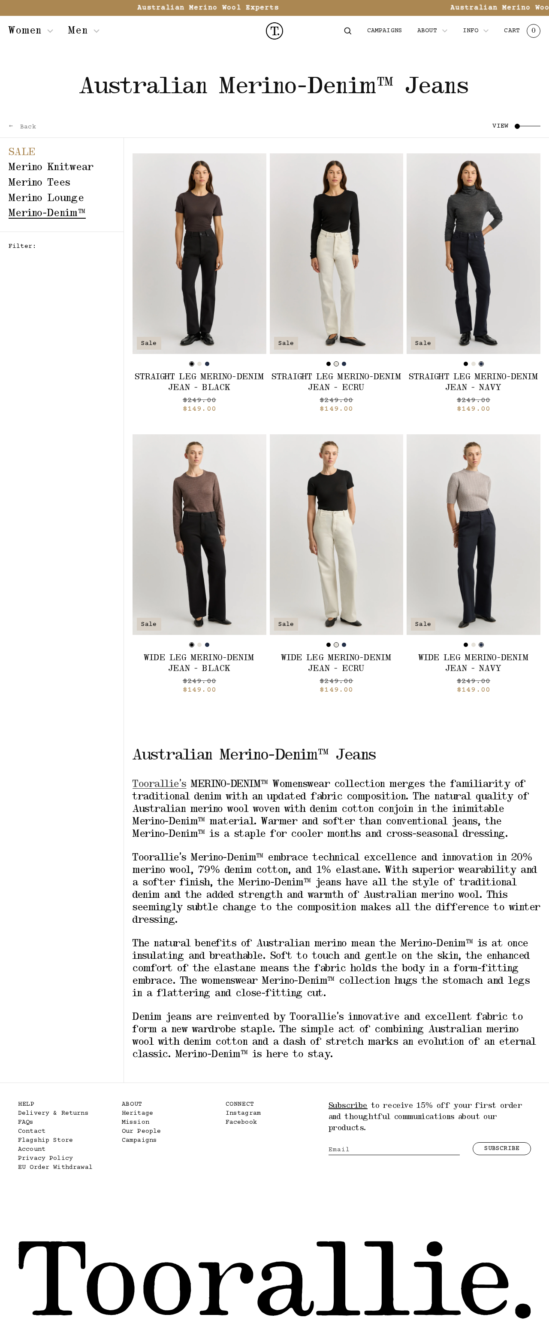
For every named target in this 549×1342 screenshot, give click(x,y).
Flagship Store (45, 1140)
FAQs (26, 1122)
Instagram (243, 1113)
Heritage (137, 1113)
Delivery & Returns (53, 1113)
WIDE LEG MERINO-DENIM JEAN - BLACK (199, 663)
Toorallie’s (160, 784)
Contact (31, 1131)
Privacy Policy (45, 1158)
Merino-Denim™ (47, 213)
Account (31, 1149)
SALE (22, 152)
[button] (348, 30)
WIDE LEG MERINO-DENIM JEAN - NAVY (474, 663)
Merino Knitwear (51, 167)
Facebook (241, 1122)
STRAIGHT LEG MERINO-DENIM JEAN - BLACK (200, 382)
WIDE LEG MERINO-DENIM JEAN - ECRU (336, 663)
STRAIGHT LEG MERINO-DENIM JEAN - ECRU (336, 382)
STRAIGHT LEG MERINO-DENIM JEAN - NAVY (474, 382)
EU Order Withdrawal (55, 1167)
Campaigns (139, 1140)
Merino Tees (39, 183)
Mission (135, 1122)
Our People (141, 1131)
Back (26, 127)
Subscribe (501, 1148)
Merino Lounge (46, 198)
